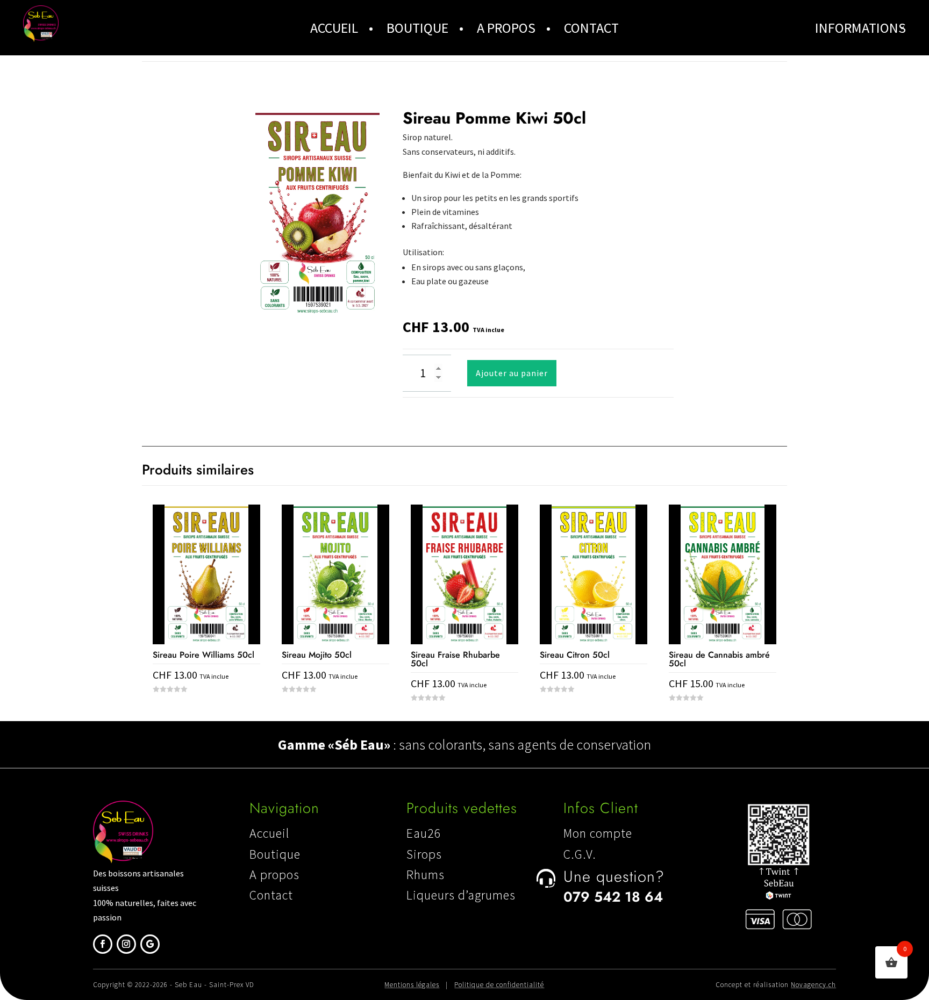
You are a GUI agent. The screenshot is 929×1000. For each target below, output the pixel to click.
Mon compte (597, 833)
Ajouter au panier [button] (207, 709)
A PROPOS (506, 28)
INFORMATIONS (860, 28)
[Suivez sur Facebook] (102, 944)
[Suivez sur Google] (150, 944)
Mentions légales (411, 984)
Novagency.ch (813, 984)
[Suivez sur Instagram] (126, 944)
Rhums (425, 874)
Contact (271, 895)
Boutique (275, 854)
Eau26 (423, 833)
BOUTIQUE (417, 28)
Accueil (269, 833)
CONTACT (591, 28)
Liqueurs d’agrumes (461, 895)
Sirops (424, 854)
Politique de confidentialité (499, 984)
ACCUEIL (334, 28)
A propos (274, 874)
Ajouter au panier (512, 373)
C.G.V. (579, 854)
